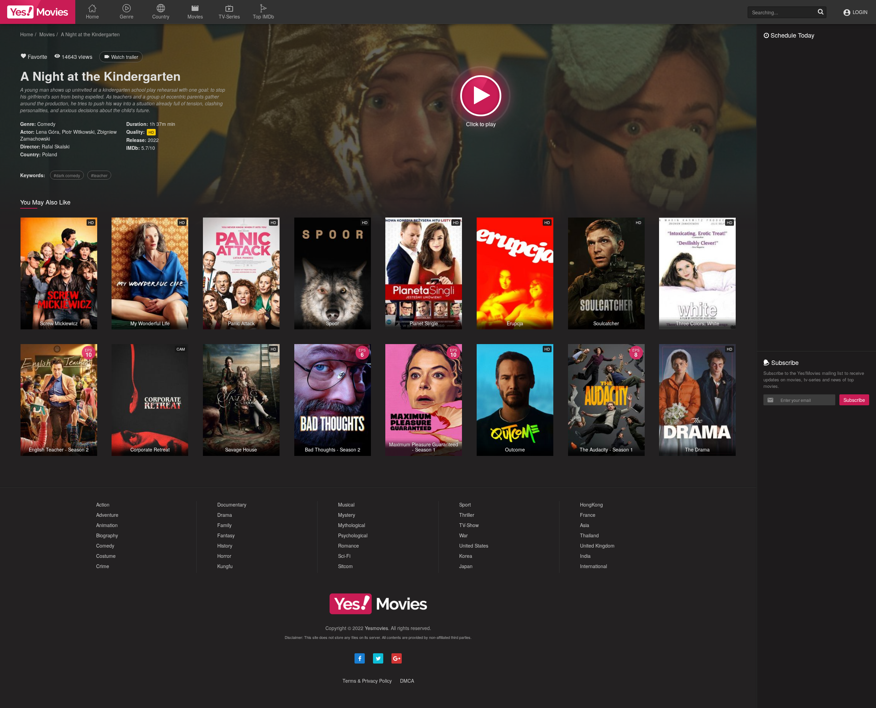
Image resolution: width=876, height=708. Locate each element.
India (585, 555)
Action (103, 504)
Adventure (107, 514)
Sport (465, 504)
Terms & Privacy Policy (367, 680)
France (587, 514)
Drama (224, 514)
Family (224, 525)
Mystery (346, 514)
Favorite (36, 57)
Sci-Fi (344, 555)
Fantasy (226, 535)
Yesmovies (376, 628)
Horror (224, 555)
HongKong (591, 504)
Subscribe (854, 399)
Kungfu (225, 566)
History (224, 545)
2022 (153, 139)
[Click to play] (480, 95)
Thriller (466, 514)
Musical (346, 504)
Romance (348, 545)
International (593, 566)
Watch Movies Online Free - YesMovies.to (37, 11)
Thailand (589, 535)
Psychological (353, 535)
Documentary (231, 504)
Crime (102, 566)
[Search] (820, 12)
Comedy (46, 123)
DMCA (407, 680)
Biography (107, 535)
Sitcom (345, 566)
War (463, 535)
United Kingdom (597, 545)
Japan (466, 566)
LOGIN (859, 12)
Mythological (351, 525)
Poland (49, 154)
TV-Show (469, 525)
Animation (107, 525)
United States (473, 545)
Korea (465, 555)
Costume (106, 555)
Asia (584, 525)
